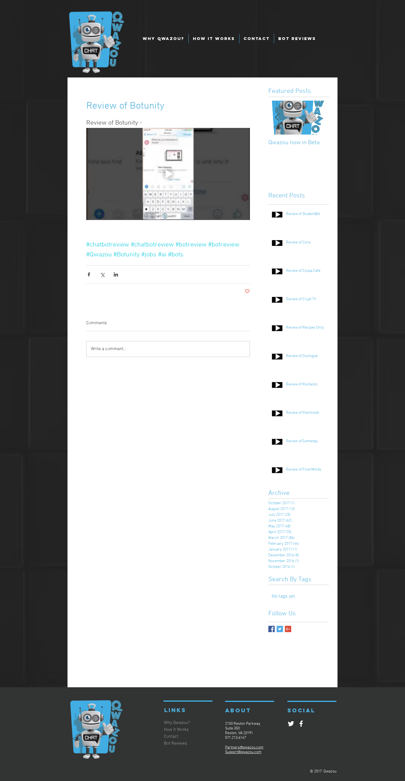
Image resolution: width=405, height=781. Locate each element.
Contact (171, 736)
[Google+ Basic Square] (288, 629)
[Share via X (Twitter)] (102, 274)
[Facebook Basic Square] (271, 629)
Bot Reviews (175, 743)
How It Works (176, 729)
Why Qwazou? (177, 723)
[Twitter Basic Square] (280, 629)
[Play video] (168, 174)
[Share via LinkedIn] (115, 274)
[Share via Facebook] (88, 274)
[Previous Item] (277, 117)
